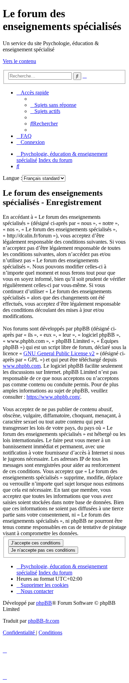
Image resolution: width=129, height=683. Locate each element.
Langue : (12, 178)
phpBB (44, 603)
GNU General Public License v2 (59, 353)
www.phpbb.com (22, 366)
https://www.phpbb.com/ (53, 397)
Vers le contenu (19, 61)
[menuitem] (53, 105)
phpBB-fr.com (43, 621)
